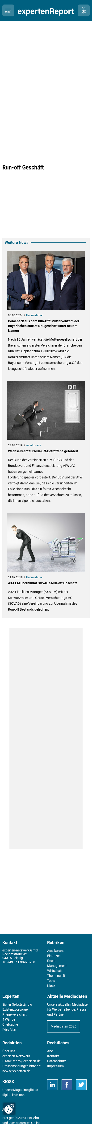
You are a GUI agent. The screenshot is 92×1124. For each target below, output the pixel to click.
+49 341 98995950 (21, 962)
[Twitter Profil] (81, 1084)
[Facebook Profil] (67, 1084)
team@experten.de (27, 1061)
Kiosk (20, 1095)
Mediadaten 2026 (63, 1026)
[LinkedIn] (52, 1084)
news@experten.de (16, 1071)
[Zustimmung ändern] (9, 1108)
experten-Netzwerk (16, 1056)
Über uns (8, 1051)
